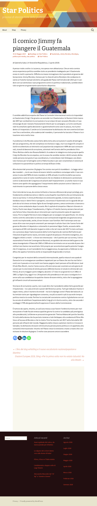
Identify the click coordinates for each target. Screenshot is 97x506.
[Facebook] (15, 338)
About (4, 30)
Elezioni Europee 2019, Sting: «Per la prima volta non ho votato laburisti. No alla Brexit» (49, 358)
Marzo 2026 (67, 472)
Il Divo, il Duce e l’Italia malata (44, 459)
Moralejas (75, 54)
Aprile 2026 (67, 466)
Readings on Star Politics (38, 54)
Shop (14, 30)
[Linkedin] (24, 338)
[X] (20, 338)
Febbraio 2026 (68, 478)
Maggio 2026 (67, 460)
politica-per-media (19, 56)
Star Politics (43, 56)
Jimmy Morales (65, 54)
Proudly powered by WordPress (31, 501)
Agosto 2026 (67, 442)
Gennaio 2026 (68, 484)
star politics (31, 56)
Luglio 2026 (67, 448)
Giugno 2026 (67, 454)
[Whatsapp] (29, 338)
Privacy (23, 30)
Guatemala (55, 54)
